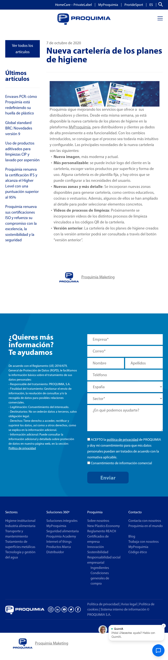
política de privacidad (122, 439)
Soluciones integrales (61, 521)
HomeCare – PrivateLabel (73, 5)
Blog (131, 536)
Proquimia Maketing (98, 277)
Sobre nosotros (98, 521)
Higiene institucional (20, 521)
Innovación (95, 547)
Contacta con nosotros (144, 521)
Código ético (137, 552)
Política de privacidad (22, 448)
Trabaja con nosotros (143, 541)
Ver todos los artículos (22, 48)
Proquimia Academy (61, 536)
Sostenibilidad (97, 552)
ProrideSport (133, 5)
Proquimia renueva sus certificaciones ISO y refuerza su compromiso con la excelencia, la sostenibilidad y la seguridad (21, 223)
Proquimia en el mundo (145, 526)
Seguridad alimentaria (62, 531)
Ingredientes (100, 568)
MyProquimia (108, 5)
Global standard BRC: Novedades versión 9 (18, 128)
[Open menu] (160, 18)
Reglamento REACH (101, 531)
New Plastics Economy (103, 526)
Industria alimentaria (20, 526)
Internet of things (59, 541)
